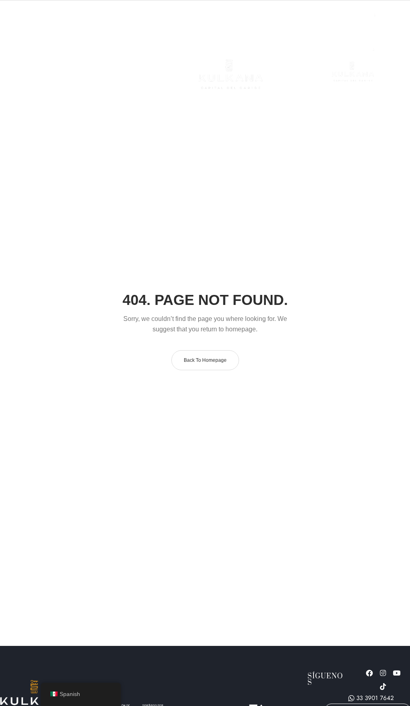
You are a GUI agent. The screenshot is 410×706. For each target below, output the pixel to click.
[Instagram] (383, 673)
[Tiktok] (383, 686)
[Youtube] (396, 673)
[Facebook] (369, 673)
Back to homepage (205, 360)
